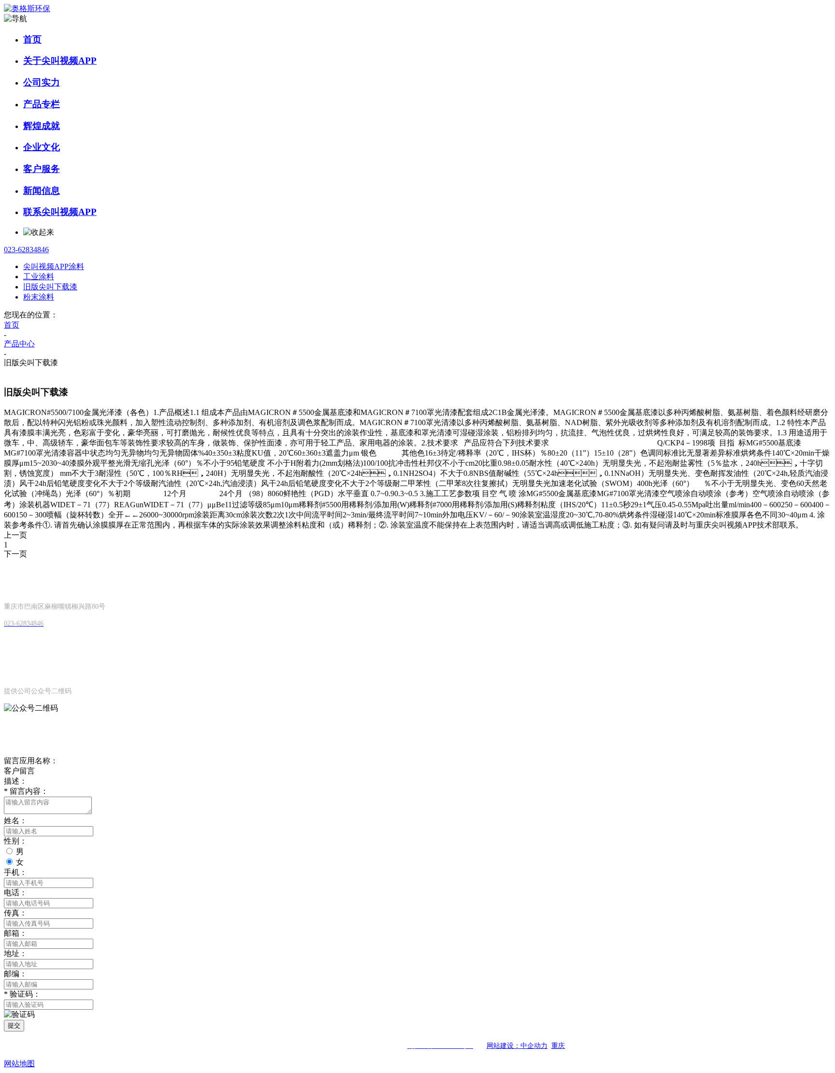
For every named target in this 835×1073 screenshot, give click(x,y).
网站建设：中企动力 (517, 1045)
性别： (15, 841)
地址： (15, 953)
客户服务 (41, 169)
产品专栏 (41, 104)
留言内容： (26, 791)
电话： (15, 892)
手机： (15, 872)
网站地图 (19, 1063)
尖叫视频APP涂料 (53, 266)
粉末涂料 (38, 297)
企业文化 (41, 147)
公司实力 (41, 82)
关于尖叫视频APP (60, 61)
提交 (14, 1025)
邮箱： (15, 933)
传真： (15, 913)
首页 (32, 39)
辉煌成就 (41, 126)
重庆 (558, 1045)
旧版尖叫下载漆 (50, 287)
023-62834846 (26, 249)
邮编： (15, 974)
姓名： (15, 820)
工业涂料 (38, 276)
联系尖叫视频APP (60, 212)
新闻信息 (41, 191)
